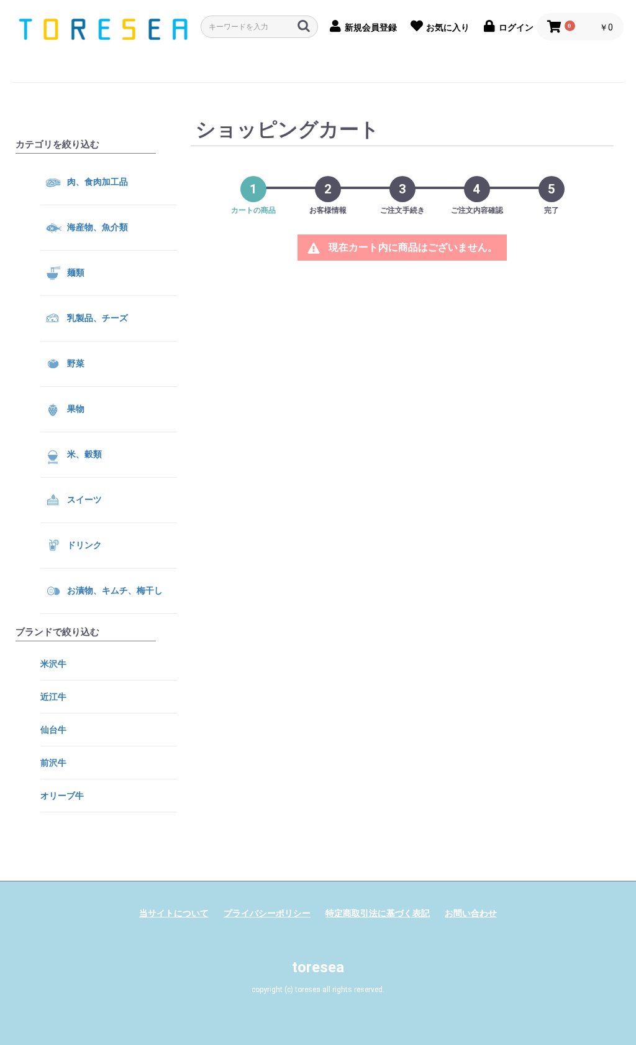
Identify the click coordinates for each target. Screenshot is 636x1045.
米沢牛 (53, 664)
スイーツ (83, 499)
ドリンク (83, 544)
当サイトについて (174, 913)
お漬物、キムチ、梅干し (114, 590)
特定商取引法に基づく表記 (377, 913)
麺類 (74, 272)
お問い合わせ (471, 913)
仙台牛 (53, 730)
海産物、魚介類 (96, 226)
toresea (318, 967)
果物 (74, 408)
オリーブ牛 (62, 796)
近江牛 (53, 697)
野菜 (74, 363)
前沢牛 (53, 763)
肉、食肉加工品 (96, 181)
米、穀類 (83, 453)
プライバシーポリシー (267, 913)
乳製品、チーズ (96, 317)
